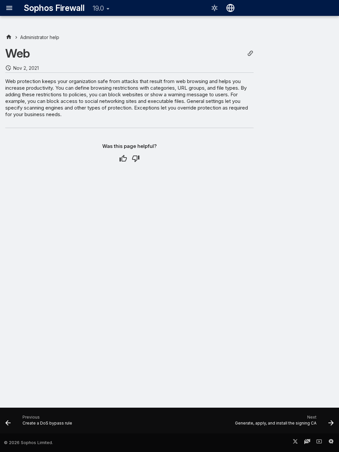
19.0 (98, 8)
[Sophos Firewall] (8, 37)
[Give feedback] (331, 442)
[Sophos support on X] (295, 442)
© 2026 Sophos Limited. (28, 442)
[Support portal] (307, 442)
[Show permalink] (250, 53)
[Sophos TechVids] (319, 442)
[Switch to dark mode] (214, 8)
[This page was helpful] (123, 158)
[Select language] (230, 8)
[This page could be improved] (135, 158)
